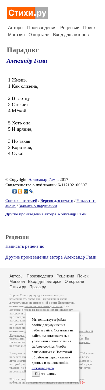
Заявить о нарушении (38, 206)
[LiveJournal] (31, 191)
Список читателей (21, 200)
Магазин (16, 34)
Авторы (15, 27)
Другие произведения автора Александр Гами (45, 214)
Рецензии (69, 27)
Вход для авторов (71, 34)
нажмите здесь (43, 368)
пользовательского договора (43, 306)
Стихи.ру (17, 286)
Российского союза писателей (58, 382)
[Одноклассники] (20, 191)
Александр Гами (27, 60)
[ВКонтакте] (15, 191)
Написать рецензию (24, 246)
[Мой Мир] (26, 191)
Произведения (42, 27)
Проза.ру (37, 286)
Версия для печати (56, 200)
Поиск (89, 27)
